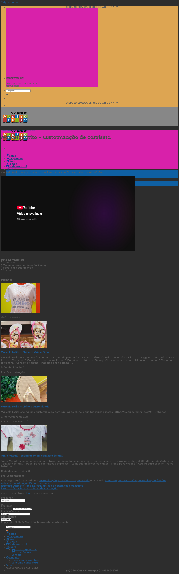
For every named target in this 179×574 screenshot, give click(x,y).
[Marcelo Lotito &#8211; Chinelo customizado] (24, 401)
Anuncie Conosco (22, 174)
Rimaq (33, 483)
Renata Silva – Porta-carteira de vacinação (29, 488)
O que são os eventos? (25, 560)
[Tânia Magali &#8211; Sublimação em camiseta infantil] (24, 450)
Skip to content (10, 2)
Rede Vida (31, 131)
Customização (7, 131)
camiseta (111, 480)
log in (29, 493)
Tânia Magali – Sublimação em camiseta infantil (32, 455)
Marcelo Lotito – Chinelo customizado (25, 406)
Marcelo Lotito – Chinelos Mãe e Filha (25, 352)
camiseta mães (127, 480)
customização (147, 480)
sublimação (45, 483)
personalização (19, 483)
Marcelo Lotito (20, 131)
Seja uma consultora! (25, 562)
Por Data (6, 508)
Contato (17, 555)
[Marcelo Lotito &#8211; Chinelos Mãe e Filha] (24, 346)
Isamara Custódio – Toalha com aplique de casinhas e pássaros (42, 485)
